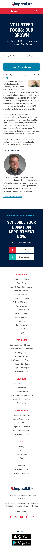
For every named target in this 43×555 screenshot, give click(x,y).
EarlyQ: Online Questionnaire (21, 287)
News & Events (21, 454)
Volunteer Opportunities (21, 431)
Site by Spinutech (21, 511)
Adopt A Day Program (21, 368)
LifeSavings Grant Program (21, 360)
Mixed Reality (21, 329)
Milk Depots (21, 403)
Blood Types (21, 283)
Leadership (22, 466)
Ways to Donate (22, 306)
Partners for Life (21, 434)
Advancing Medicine (21, 473)
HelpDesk (9, 506)
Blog (6, 78)
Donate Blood (21, 274)
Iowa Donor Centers (21, 392)
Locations (21, 321)
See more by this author (12, 197)
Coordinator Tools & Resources (21, 345)
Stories (21, 462)
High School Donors (21, 310)
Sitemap (21, 503)
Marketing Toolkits (21, 353)
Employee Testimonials (21, 427)
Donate (15, 11)
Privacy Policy (10, 503)
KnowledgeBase (22, 506)
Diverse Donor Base (21, 298)
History (21, 447)
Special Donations (21, 317)
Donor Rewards (21, 295)
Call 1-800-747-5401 (21, 243)
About (21, 442)
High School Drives (22, 356)
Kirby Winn (15, 75)
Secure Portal (33, 503)
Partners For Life (21, 372)
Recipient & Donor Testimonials (21, 349)
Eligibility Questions (21, 291)
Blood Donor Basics (21, 279)
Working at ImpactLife (21, 415)
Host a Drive (21, 340)
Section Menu (20, 66)
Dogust (21, 333)
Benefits (21, 423)
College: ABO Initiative (21, 364)
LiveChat (35, 506)
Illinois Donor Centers (21, 384)
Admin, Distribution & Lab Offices (21, 395)
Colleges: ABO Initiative (21, 302)
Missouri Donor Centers (21, 399)
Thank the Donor (21, 325)
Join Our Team (21, 410)
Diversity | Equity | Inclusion (21, 419)
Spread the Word (21, 314)
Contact (22, 451)
